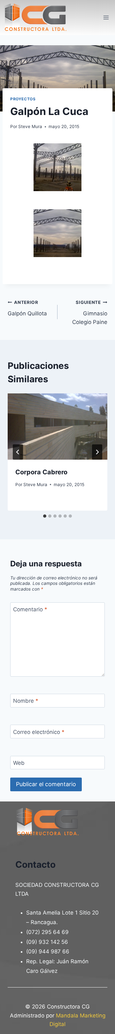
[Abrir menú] (106, 17)
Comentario (30, 609)
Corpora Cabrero (41, 472)
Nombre (25, 701)
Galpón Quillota (27, 308)
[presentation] (57, 426)
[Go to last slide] (18, 452)
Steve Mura (30, 126)
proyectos (22, 99)
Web (19, 763)
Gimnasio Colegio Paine (89, 312)
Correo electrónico (39, 732)
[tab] (44, 516)
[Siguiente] (97, 452)
